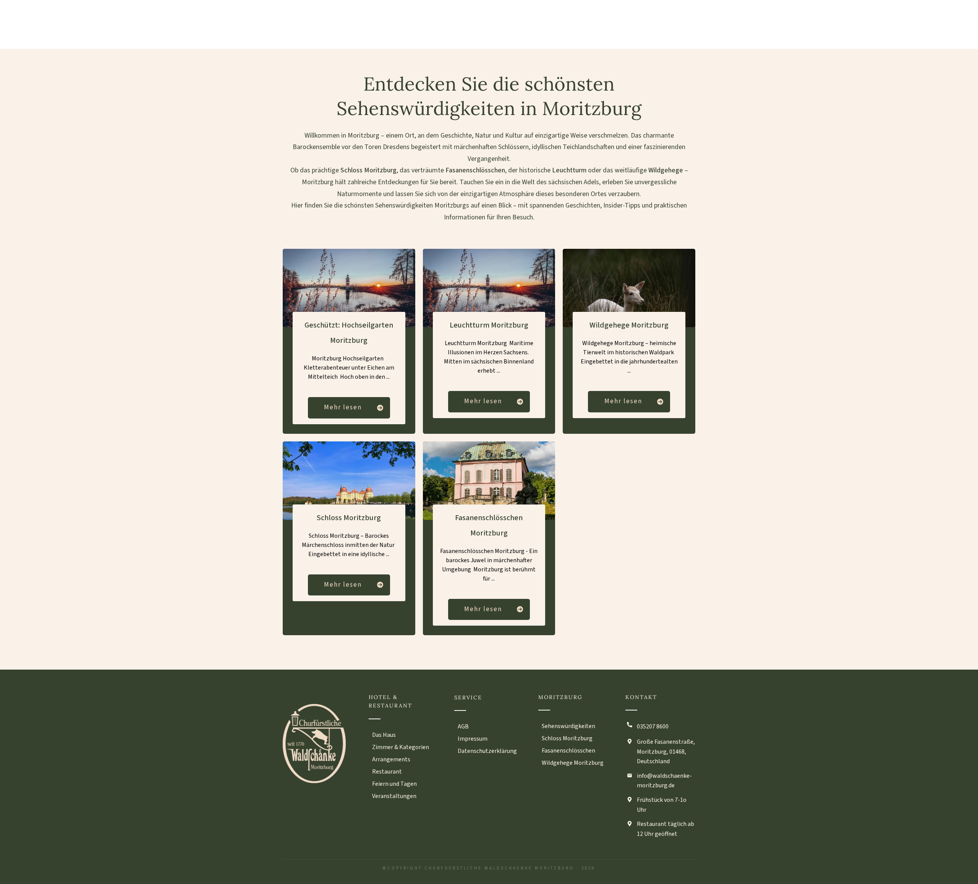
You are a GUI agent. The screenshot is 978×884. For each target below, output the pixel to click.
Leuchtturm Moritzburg (489, 325)
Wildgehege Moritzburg (629, 325)
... (388, 377)
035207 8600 (653, 726)
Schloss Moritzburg (349, 518)
